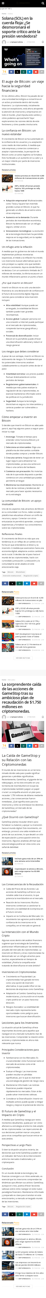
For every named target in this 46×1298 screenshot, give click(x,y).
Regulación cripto (31, 576)
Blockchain (20, 572)
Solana (10, 14)
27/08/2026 (19, 181)
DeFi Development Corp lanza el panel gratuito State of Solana (28, 635)
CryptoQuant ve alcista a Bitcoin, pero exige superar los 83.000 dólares (29, 871)
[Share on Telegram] (30, 72)
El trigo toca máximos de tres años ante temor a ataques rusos (29, 1274)
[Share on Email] (36, 72)
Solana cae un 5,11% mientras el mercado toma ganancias (28, 645)
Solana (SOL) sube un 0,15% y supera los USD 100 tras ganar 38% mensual (27, 623)
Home (4, 14)
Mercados (11, 680)
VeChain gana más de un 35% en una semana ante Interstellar (29, 859)
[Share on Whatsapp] (23, 72)
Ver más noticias (23, 658)
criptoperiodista (16, 42)
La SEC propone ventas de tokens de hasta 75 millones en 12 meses (29, 1253)
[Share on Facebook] (11, 72)
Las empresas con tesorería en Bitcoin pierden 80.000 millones (28, 1263)
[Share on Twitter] (17, 72)
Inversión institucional (12, 576)
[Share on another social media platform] (41, 72)
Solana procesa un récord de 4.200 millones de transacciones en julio (29, 177)
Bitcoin (10, 572)
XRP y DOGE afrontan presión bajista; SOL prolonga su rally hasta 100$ (27, 188)
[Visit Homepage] (23, 3)
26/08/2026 (36, 640)
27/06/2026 (31, 42)
